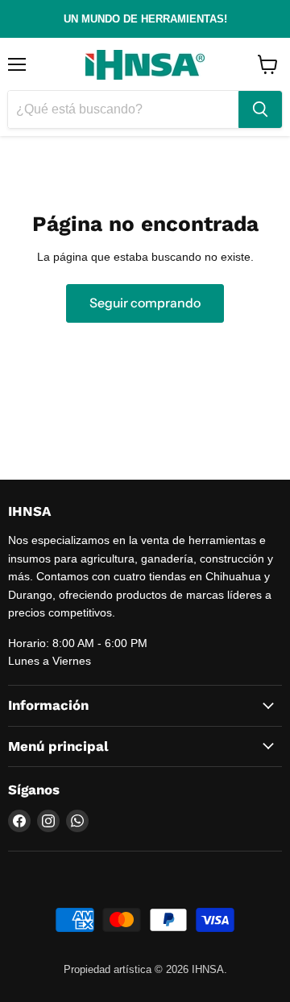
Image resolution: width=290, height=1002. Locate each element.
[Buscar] (260, 109)
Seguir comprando (145, 303)
